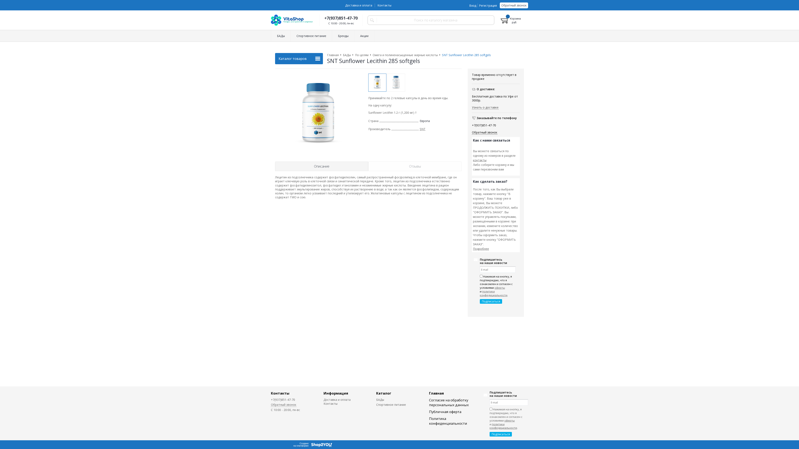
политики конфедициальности (493, 293)
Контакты (384, 5)
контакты (479, 160)
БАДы (380, 400)
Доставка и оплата (358, 5)
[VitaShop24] (292, 20)
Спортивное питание (391, 405)
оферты (500, 288)
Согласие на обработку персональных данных (449, 402)
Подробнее (481, 249)
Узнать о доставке (485, 107)
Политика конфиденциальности (448, 421)
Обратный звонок (514, 5)
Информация (336, 393)
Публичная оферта (445, 411)
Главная (436, 393)
